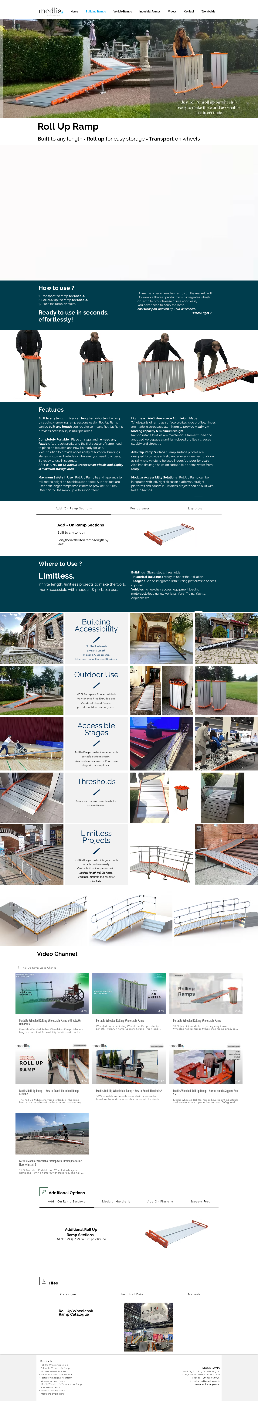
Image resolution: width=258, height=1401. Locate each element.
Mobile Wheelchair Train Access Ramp (61, 1384)
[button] (38, 967)
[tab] (73, 509)
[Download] (43, 1191)
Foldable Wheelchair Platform (57, 1374)
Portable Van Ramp (51, 1387)
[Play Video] (52, 993)
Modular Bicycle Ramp (53, 1393)
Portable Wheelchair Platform (56, 1377)
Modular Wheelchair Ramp (55, 1371)
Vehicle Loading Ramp (53, 1390)
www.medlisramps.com (207, 1384)
